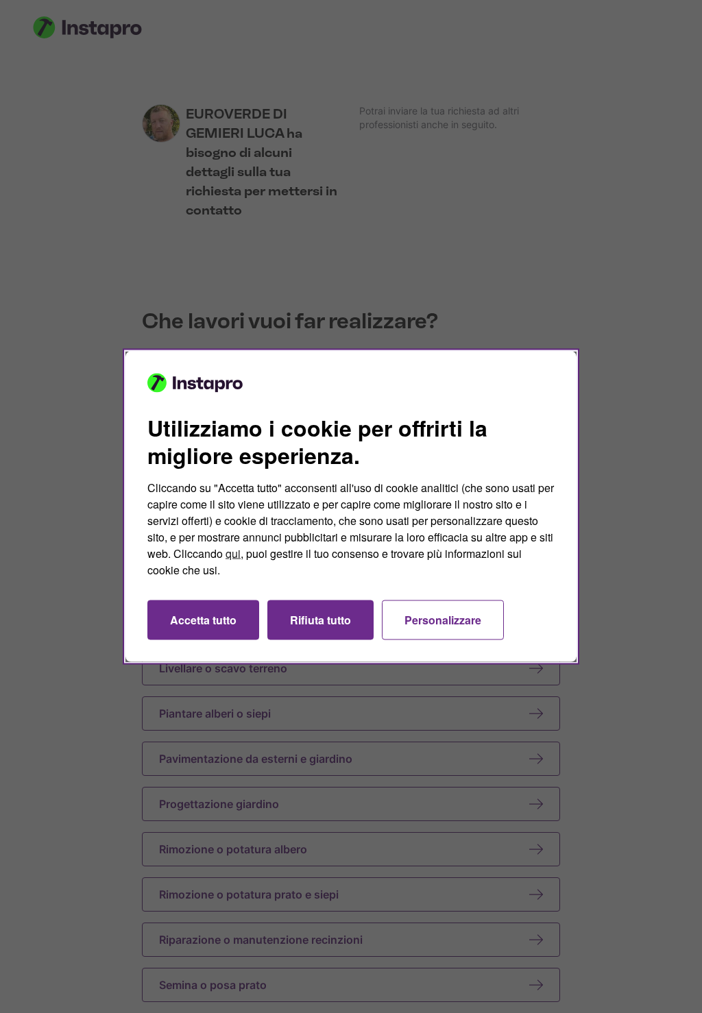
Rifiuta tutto (320, 620)
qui (233, 553)
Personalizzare (442, 620)
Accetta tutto (203, 620)
